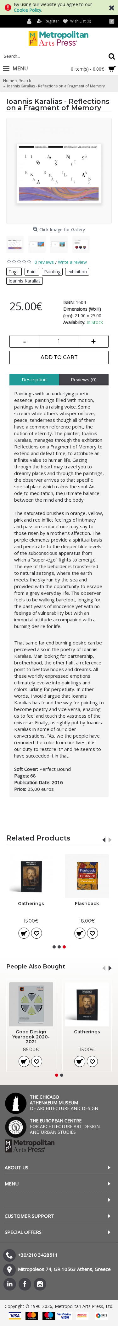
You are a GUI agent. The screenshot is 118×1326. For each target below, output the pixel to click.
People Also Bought (35, 966)
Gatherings (31, 903)
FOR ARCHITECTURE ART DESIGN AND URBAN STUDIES (65, 1126)
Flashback (87, 903)
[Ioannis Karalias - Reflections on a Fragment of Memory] (59, 171)
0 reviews (44, 262)
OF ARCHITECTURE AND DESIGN (64, 1102)
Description (34, 379)
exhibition (77, 272)
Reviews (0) (84, 379)
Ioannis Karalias (24, 281)
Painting (52, 272)
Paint (32, 272)
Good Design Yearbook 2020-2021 (31, 1036)
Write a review (72, 262)
